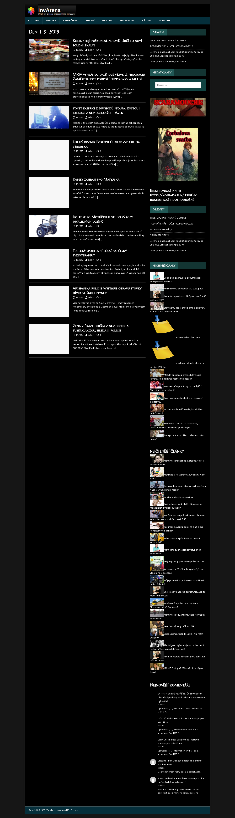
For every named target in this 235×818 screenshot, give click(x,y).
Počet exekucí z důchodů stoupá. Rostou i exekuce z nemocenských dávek (106, 110)
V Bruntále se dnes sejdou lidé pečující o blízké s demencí (181, 780)
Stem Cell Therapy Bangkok (172, 740)
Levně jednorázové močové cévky (168, 62)
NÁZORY (147, 21)
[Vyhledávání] (178, 85)
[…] (110, 63)
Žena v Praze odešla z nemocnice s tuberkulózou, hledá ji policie (101, 328)
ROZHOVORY (127, 21)
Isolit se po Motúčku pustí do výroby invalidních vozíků (103, 219)
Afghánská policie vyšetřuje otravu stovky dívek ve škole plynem (107, 290)
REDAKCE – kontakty (161, 230)
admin (91, 50)
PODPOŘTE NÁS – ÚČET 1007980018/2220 (172, 46)
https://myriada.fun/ (167, 195)
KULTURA (107, 21)
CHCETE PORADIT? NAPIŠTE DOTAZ (168, 41)
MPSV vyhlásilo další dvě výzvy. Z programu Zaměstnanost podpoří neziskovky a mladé (109, 76)
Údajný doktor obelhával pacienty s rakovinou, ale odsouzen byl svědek (181, 698)
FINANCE (51, 21)
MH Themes (72, 810)
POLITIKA (33, 21)
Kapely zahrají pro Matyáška (96, 179)
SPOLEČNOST (71, 21)
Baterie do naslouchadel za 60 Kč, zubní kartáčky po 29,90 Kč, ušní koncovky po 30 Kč (177, 54)
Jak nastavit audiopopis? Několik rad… (181, 720)
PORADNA (165, 21)
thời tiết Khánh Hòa (168, 719)
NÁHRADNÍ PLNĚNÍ (159, 235)
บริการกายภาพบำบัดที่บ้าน (172, 694)
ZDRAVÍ (90, 21)
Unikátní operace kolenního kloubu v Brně (180, 763)
